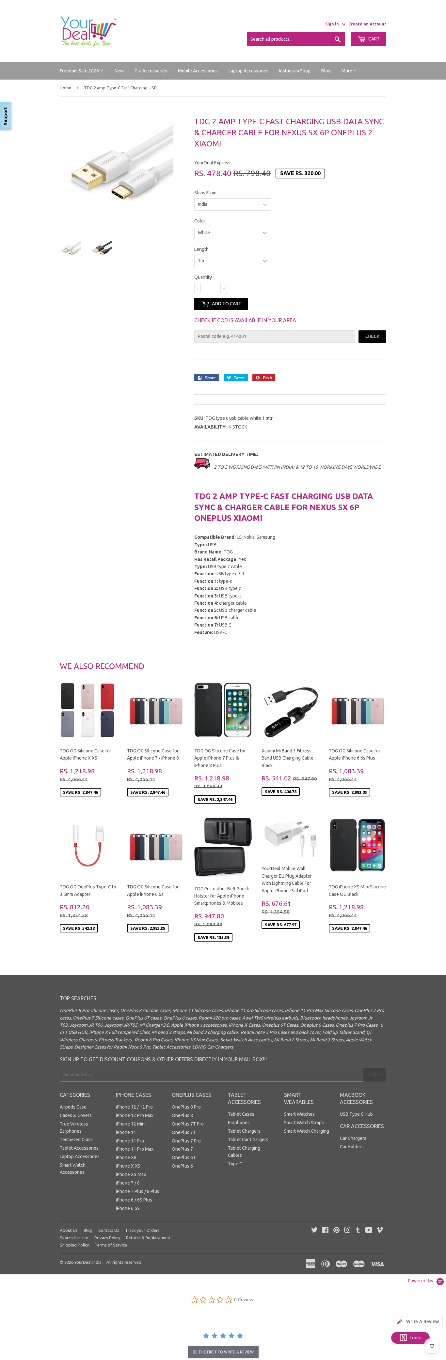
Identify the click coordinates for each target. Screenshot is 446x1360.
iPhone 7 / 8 (128, 1183)
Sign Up (375, 1075)
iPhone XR (126, 1157)
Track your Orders (142, 1230)
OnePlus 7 (182, 1149)
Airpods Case (73, 1107)
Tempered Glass (76, 1139)
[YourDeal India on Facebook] (325, 1230)
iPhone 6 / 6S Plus (134, 1199)
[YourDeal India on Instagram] (347, 1230)
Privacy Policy (107, 1237)
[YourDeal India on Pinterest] (336, 1230)
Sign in (332, 24)
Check (372, 336)
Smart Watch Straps (304, 1122)
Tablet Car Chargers (248, 1139)
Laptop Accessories (248, 70)
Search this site (74, 1237)
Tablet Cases (241, 1114)
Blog (326, 70)
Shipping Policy (74, 1245)
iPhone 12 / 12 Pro (134, 1107)
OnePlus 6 (182, 1166)
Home (65, 87)
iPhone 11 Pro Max (134, 1149)
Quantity (203, 277)
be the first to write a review (223, 1352)
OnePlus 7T (184, 1132)
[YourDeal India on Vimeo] (379, 1230)
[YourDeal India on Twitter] (314, 1230)
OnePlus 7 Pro (186, 1140)
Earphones (239, 1122)
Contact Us (108, 1230)
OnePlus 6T (184, 1157)
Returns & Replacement (148, 1237)
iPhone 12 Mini (131, 1123)
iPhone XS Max (131, 1174)
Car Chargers (353, 1138)
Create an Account (367, 24)
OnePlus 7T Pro (188, 1123)
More (347, 70)
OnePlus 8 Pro (186, 1107)
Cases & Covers (76, 1115)
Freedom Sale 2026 (80, 70)
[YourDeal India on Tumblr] (358, 1230)
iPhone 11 (126, 1132)
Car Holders (352, 1146)
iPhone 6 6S (128, 1208)
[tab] (418, 1321)
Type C (235, 1163)
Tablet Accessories (79, 1148)
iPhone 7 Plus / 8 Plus (137, 1191)
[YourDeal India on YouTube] (368, 1230)
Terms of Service (111, 1245)
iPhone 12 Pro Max (134, 1115)
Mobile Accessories (198, 70)
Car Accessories (151, 70)
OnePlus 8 (182, 1115)
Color (199, 220)
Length (201, 249)
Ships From (205, 192)
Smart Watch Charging (306, 1131)
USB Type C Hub (356, 1114)
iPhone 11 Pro (130, 1140)
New (119, 70)
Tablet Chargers (244, 1131)
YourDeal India (88, 1262)
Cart (373, 38)
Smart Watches (299, 1114)
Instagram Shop (295, 70)
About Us (69, 1230)
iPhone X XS (128, 1166)
